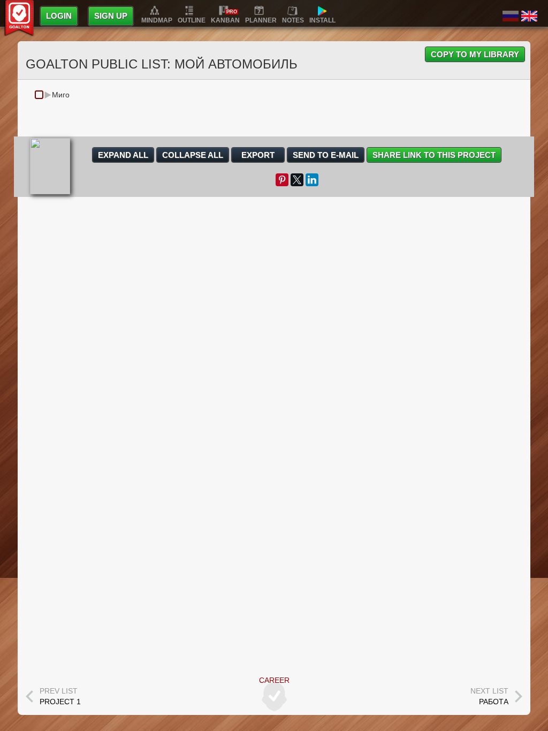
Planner (261, 20)
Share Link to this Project (434, 154)
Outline (192, 20)
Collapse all (192, 154)
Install (322, 20)
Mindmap (156, 20)
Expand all (123, 154)
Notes (293, 20)
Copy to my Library (475, 54)
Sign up (110, 15)
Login (59, 15)
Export (258, 154)
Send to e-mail (326, 154)
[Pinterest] (282, 179)
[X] (297, 179)
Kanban (225, 20)
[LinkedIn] (312, 179)
